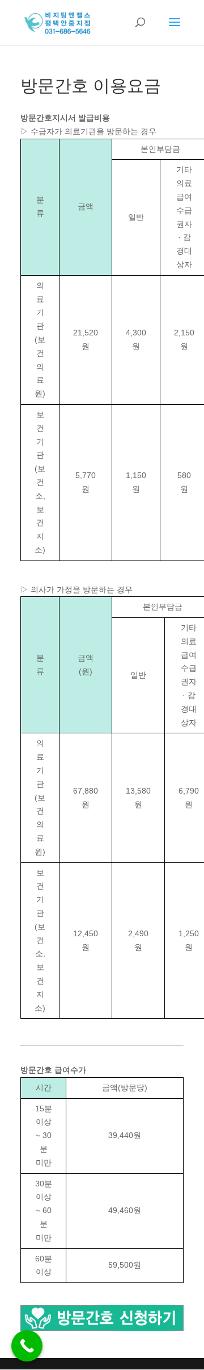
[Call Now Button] (26, 1345)
